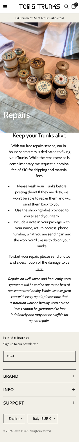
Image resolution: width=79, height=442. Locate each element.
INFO (8, 389)
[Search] (66, 6)
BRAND (10, 376)
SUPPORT (13, 403)
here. (39, 268)
